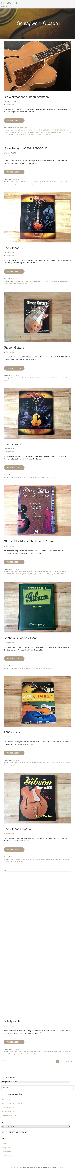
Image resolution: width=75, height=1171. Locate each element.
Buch (46, 281)
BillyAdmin (10, 104)
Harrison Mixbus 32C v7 (9, 1116)
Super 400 (26, 134)
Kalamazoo (47, 132)
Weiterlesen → (14, 120)
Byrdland (22, 130)
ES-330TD (42, 181)
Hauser (6, 1054)
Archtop (16, 130)
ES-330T (35, 181)
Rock (28, 1054)
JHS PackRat (5, 1099)
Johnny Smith (38, 132)
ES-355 (20, 574)
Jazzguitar (20, 184)
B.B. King (31, 281)
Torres (16, 765)
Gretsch (39, 762)
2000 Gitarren (13, 732)
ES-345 (14, 574)
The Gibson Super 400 (19, 829)
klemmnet (9, 3)
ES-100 (41, 130)
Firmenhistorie (25, 668)
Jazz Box (17, 132)
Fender (23, 762)
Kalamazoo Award (56, 132)
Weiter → (69, 1061)
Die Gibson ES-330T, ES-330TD (25, 148)
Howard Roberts (64, 281)
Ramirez (6, 765)
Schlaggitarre (11, 134)
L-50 (67, 132)
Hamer (53, 762)
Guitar (44, 378)
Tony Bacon (34, 1054)
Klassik (18, 1054)
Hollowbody (12, 184)
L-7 (55, 477)
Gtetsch (54, 1051)
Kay (14, 1054)
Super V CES (49, 134)
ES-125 (46, 130)
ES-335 (64, 181)
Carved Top (29, 130)
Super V (32, 134)
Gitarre (39, 378)
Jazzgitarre (30, 132)
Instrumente (23, 127)
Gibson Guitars (14, 347)
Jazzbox (23, 132)
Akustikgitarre (18, 859)
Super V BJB (40, 134)
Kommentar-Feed (6, 1151)
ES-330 (29, 181)
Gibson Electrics (9, 132)
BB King (37, 281)
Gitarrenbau (50, 859)
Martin (68, 762)
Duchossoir (36, 571)
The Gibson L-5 (14, 444)
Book (42, 281)
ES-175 (51, 281)
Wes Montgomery (22, 283)
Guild (44, 762)
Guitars (49, 378)
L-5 (64, 132)
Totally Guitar (13, 1021)
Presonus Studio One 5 (8, 1111)
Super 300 (19, 134)
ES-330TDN (58, 181)
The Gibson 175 (14, 247)
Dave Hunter (25, 1051)
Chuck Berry (23, 181)
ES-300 (62, 130)
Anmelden (4, 1143)
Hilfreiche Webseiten (7, 1107)
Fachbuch (26, 574)
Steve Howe (12, 283)
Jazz (10, 1054)
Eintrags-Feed (5, 1147)
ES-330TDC (50, 181)
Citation (35, 130)
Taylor (11, 765)
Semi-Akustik (37, 184)
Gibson (68, 130)
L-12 (51, 574)
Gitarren (16, 127)
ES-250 (57, 130)
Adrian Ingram (18, 281)
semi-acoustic (28, 184)
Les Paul (62, 378)
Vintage (64, 574)
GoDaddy (60, 1167)
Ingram (6, 283)
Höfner (58, 762)
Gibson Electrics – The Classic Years (29, 541)
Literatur (16, 278)
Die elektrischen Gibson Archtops (26, 96)
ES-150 (52, 130)
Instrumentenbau (64, 859)
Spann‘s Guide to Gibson (21, 637)
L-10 (47, 574)
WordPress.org (6, 1156)
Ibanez (63, 762)
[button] (72, 2)
